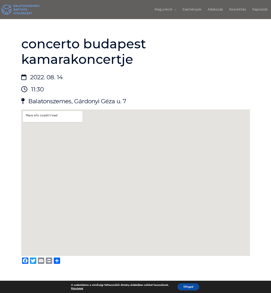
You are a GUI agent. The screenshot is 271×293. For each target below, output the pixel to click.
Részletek (77, 288)
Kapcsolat (260, 9)
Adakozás (215, 9)
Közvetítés (237, 9)
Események (192, 9)
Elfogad (188, 287)
